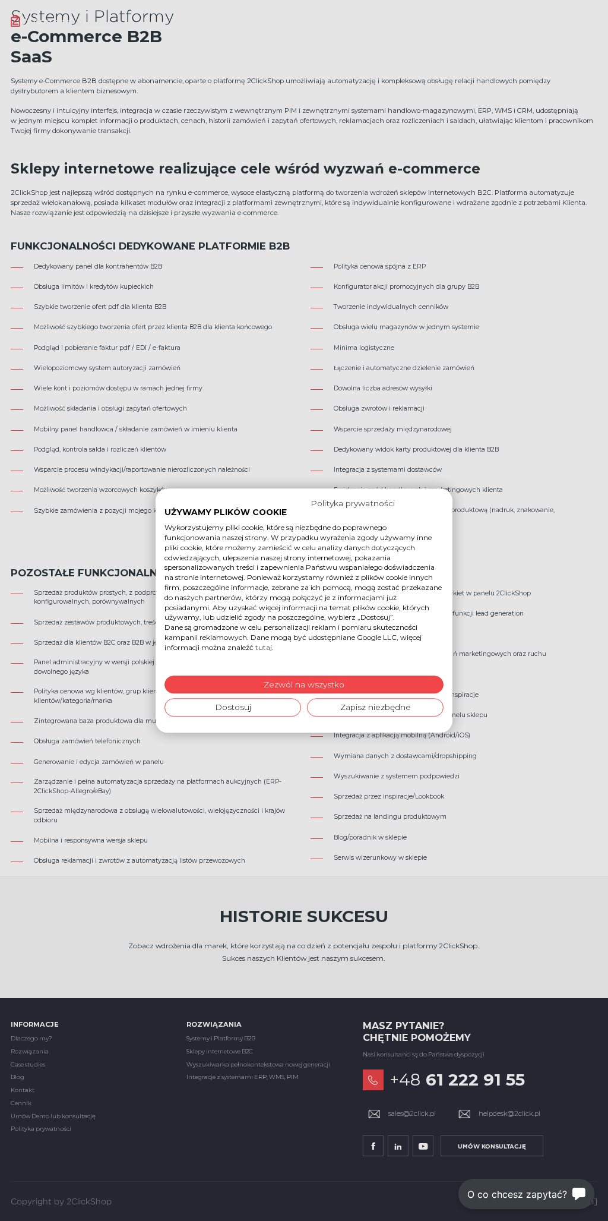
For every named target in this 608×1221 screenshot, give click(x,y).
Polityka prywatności (353, 503)
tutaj (263, 647)
